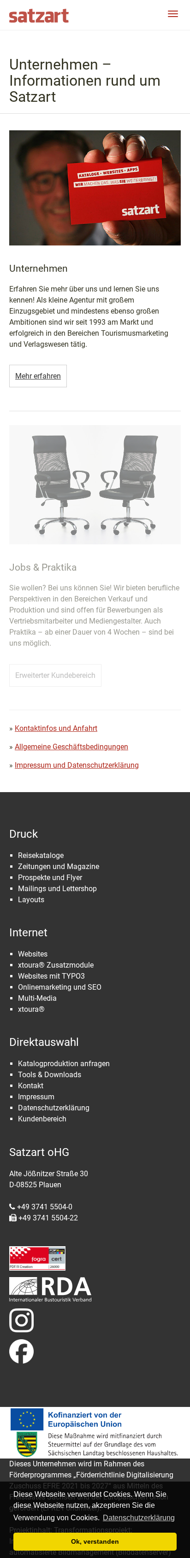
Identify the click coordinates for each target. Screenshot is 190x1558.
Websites (33, 954)
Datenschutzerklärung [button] (139, 1518)
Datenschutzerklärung (53, 1107)
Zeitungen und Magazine (58, 866)
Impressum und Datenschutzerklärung (77, 765)
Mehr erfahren (38, 376)
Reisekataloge (41, 855)
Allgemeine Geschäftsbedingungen (71, 746)
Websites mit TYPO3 (51, 976)
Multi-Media (37, 998)
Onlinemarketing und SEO (59, 987)
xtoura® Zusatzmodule (56, 965)
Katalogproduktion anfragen (64, 1063)
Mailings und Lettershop (57, 888)
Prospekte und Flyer (50, 877)
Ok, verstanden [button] (95, 1541)
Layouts (31, 899)
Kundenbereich (42, 1119)
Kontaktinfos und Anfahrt (56, 728)
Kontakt (30, 1085)
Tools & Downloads (49, 1074)
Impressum (36, 1096)
